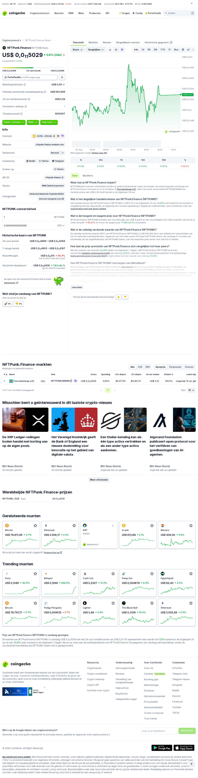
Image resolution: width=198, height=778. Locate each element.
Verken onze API (99, 153)
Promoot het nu (51, 552)
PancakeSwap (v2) (126, 189)
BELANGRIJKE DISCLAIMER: (16, 757)
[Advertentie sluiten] (112, 525)
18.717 (13, 4)
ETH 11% (129, 4)
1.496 (29, 4)
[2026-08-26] (182, 49)
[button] (49, 144)
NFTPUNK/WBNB (60, 381)
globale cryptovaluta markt (96, 253)
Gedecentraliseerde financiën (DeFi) (88, 256)
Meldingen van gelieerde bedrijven (17, 368)
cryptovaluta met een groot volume (88, 208)
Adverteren (10, 283)
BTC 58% (119, 4)
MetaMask (127, 267)
